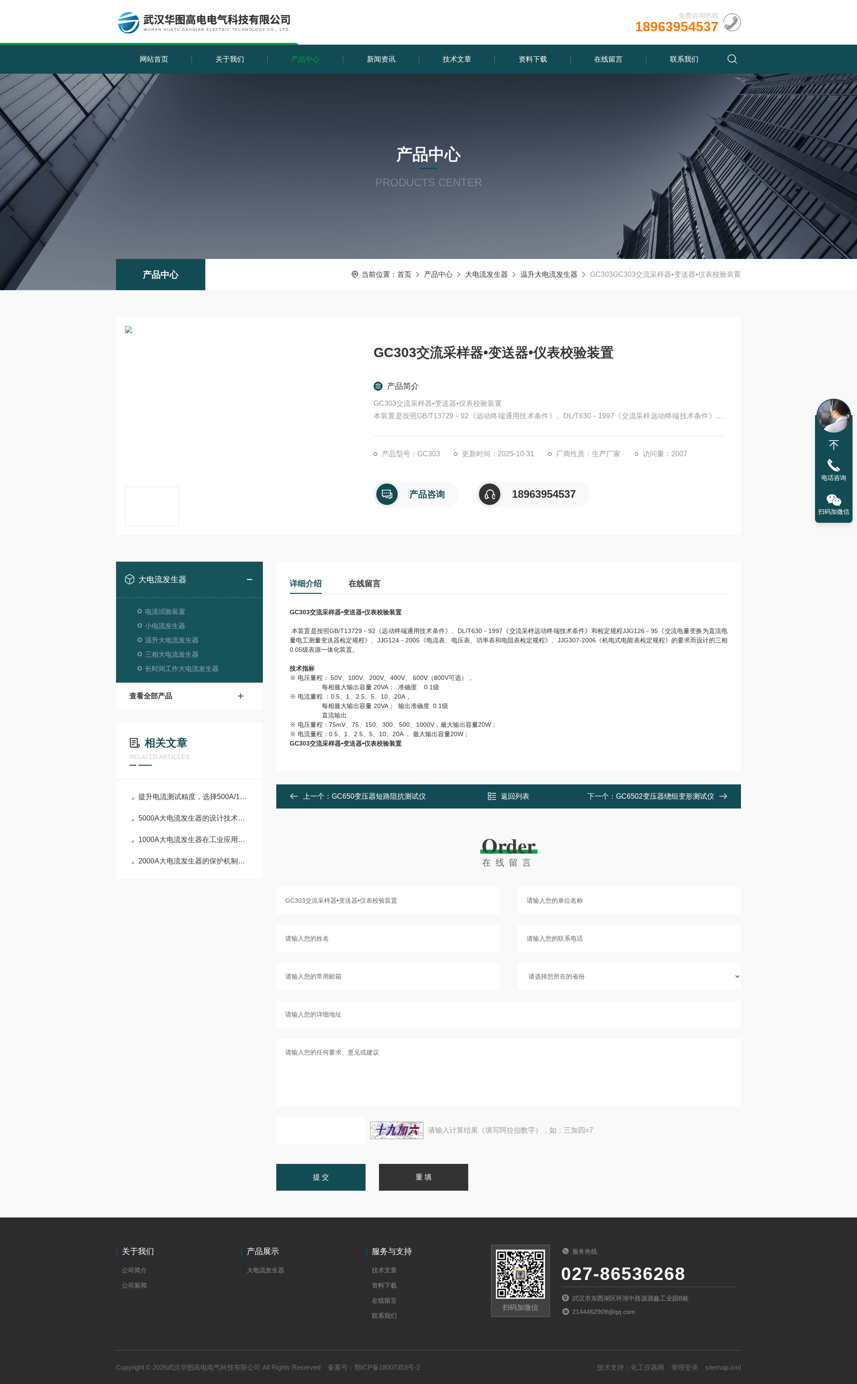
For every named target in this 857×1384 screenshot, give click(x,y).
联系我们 (684, 59)
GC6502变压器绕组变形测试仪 (665, 796)
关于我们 (230, 59)
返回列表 (515, 796)
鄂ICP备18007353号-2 (387, 1367)
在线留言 (608, 59)
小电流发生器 (165, 625)
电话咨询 (833, 477)
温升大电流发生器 (549, 274)
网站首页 (154, 59)
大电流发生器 (486, 274)
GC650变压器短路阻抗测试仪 (379, 796)
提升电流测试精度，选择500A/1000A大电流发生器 (194, 796)
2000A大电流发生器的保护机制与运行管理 (194, 861)
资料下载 (533, 59)
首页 (404, 274)
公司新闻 (134, 1285)
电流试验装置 (165, 611)
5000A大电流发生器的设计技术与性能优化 (194, 818)
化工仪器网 (647, 1367)
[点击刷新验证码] (397, 1130)
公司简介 (134, 1270)
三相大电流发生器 (172, 654)
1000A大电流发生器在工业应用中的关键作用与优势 (194, 839)
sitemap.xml (723, 1367)
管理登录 (684, 1367)
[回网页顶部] (834, 445)
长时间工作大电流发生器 (182, 668)
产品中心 (305, 59)
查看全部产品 (150, 696)
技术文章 (457, 59)
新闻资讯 (381, 59)
